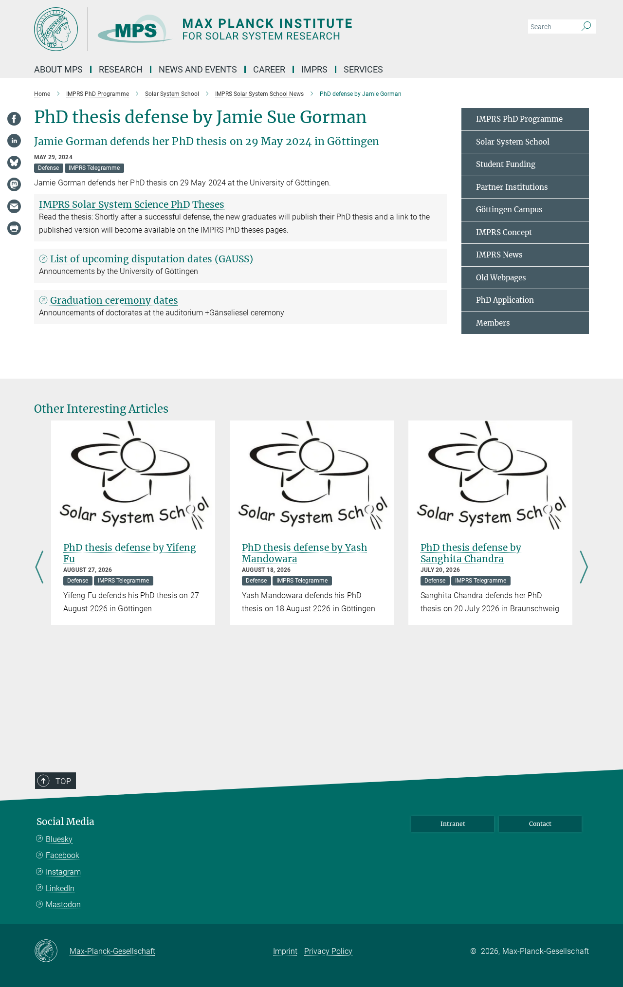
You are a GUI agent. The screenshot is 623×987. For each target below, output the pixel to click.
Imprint (285, 951)
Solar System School (513, 141)
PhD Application (505, 300)
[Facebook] (14, 118)
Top (63, 781)
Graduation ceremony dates (114, 300)
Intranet (452, 823)
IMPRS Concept (504, 232)
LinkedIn (60, 888)
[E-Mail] (14, 206)
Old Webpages (501, 277)
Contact (540, 823)
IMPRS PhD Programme (519, 119)
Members (493, 323)
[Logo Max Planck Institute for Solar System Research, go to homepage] (216, 29)
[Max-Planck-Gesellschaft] (52, 951)
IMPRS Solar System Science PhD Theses (131, 204)
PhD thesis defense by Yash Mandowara (304, 553)
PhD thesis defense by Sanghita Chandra (471, 553)
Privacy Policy (328, 951)
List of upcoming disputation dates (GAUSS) (151, 259)
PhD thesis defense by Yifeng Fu (129, 553)
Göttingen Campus (509, 209)
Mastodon (63, 904)
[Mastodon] (14, 184)
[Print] (14, 228)
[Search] (586, 27)
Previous (39, 567)
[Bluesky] (14, 162)
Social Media (65, 821)
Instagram (63, 872)
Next (583, 567)
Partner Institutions (512, 187)
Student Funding (505, 164)
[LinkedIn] (14, 140)
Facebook (62, 855)
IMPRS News (499, 254)
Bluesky (59, 839)
